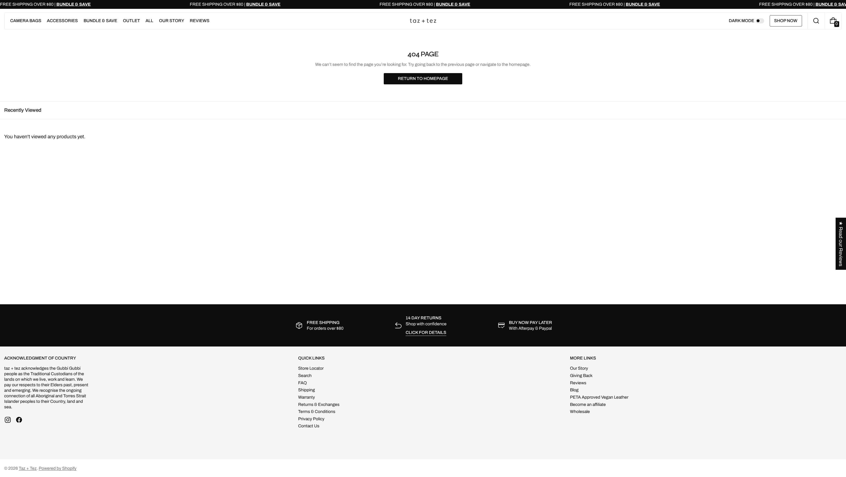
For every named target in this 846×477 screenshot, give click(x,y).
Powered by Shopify (58, 468)
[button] (816, 21)
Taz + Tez (28, 468)
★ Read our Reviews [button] (841, 243)
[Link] (423, 4)
